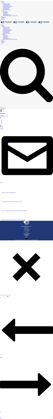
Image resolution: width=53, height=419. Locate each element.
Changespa (2, 115)
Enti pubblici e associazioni (7, 9)
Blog (2, 16)
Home (2, 24)
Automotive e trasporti (6, 4)
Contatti (3, 18)
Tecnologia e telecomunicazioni (7, 6)
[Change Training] (25, 23)
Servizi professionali (6, 8)
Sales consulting (5, 12)
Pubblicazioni (3, 17)
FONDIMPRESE (26, 234)
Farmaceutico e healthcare (7, 7)
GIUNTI (26, 236)
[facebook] (25, 239)
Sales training (5, 11)
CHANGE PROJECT (26, 235)
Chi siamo (3, 1)
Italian (4, 19)
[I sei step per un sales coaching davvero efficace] (6, 191)
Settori (3, 2)
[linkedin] (27, 239)
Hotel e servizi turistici (6, 31)
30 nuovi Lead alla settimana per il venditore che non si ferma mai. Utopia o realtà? (14, 219)
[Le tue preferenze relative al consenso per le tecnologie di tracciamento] (51, 417)
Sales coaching (5, 13)
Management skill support (7, 14)
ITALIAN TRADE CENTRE (26, 233)
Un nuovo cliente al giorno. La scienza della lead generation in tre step (12, 201)
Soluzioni (3, 10)
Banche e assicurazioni (6, 5)
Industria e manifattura (6, 3)
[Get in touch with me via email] (27, 181)
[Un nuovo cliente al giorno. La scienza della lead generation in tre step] (6, 200)
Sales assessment (5, 37)
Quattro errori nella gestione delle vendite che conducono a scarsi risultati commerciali (14, 210)
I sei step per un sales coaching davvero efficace (9, 192)
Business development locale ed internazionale (10, 15)
